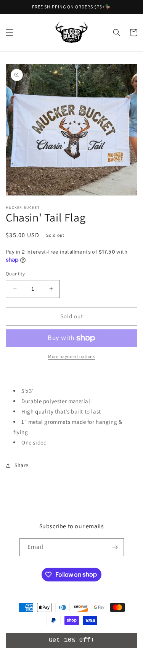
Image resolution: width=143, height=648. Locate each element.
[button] (9, 32)
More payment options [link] (71, 356)
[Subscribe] (115, 547)
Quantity (15, 273)
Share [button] (21, 465)
